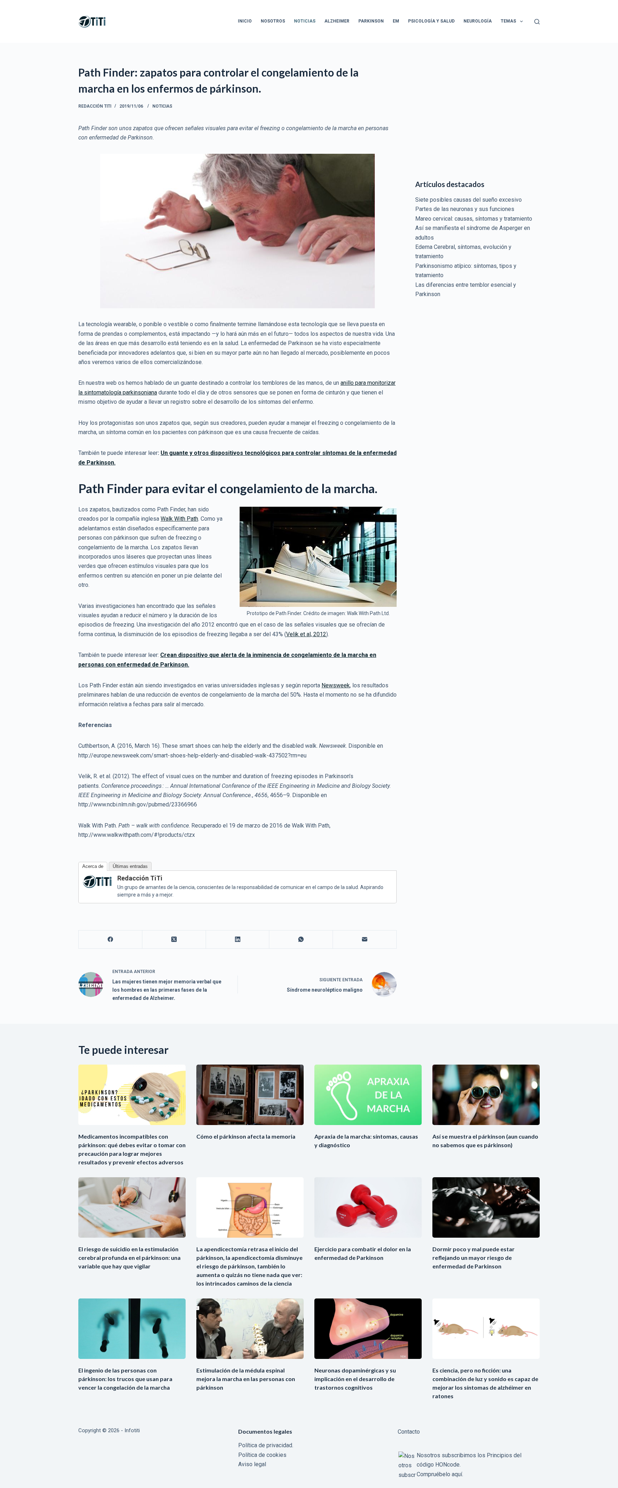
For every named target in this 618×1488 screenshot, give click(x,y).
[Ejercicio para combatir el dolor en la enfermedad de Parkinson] (368, 1207)
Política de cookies (262, 1455)
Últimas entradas (130, 866)
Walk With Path (179, 518)
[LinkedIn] (238, 939)
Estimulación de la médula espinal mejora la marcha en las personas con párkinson (245, 1379)
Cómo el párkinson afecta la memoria (245, 1136)
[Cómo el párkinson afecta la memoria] (250, 1095)
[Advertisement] (477, 114)
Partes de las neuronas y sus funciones (464, 209)
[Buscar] (537, 21)
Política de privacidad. (265, 1445)
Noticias (304, 21)
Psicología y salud (431, 21)
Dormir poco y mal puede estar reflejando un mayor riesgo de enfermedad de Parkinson (473, 1258)
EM (396, 21)
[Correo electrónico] (365, 939)
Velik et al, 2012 (306, 634)
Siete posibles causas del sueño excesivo (468, 199)
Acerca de (92, 866)
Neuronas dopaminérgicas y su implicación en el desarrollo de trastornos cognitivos (355, 1379)
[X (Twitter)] (174, 939)
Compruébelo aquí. (440, 1474)
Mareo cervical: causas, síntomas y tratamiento (473, 218)
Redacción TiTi (139, 878)
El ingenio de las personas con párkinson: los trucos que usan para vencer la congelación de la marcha (125, 1379)
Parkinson (371, 21)
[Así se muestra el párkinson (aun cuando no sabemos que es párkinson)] (486, 1095)
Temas (508, 21)
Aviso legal (252, 1464)
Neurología (478, 21)
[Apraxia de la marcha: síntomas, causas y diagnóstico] (368, 1095)
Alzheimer (336, 21)
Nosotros (273, 21)
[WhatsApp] (301, 939)
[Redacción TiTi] (97, 881)
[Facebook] (110, 939)
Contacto (409, 1431)
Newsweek (336, 685)
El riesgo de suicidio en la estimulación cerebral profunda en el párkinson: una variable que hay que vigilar (129, 1258)
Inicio (245, 21)
